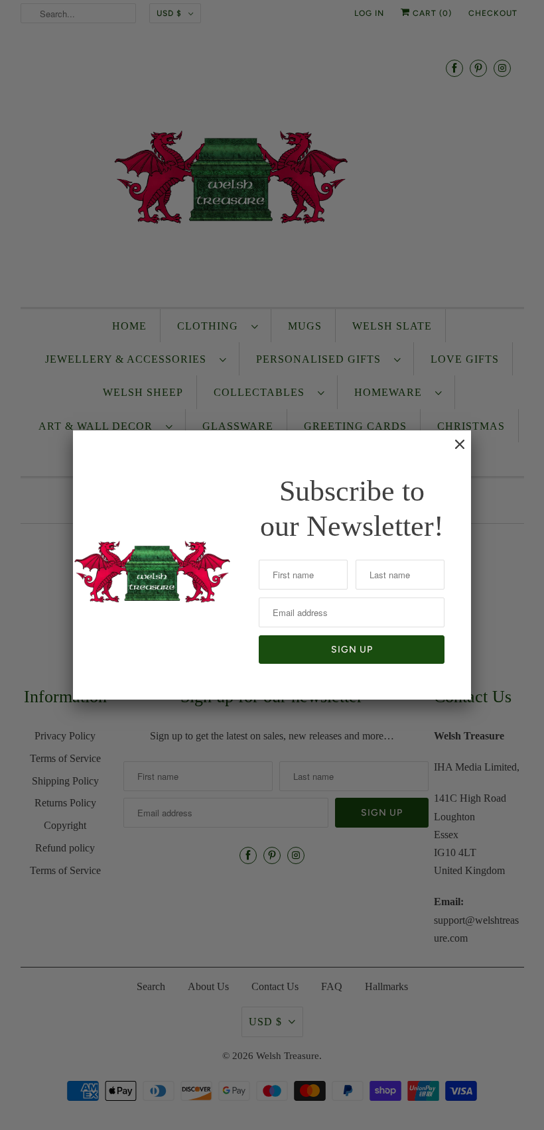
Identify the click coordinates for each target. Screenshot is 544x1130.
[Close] (453, 451)
